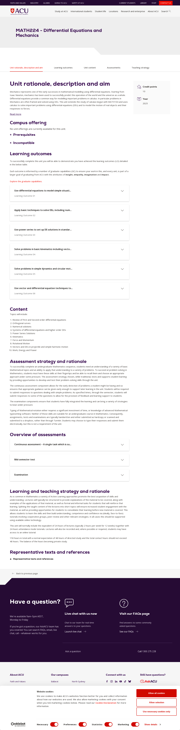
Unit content (90, 67)
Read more (15, 114)
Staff (154, 3)
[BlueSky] (129, 681)
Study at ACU (61, 11)
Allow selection (156, 702)
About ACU (153, 11)
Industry (34, 3)
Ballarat (54, 681)
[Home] (19, 11)
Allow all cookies (156, 693)
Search (164, 11)
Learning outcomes (63, 67)
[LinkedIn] (116, 681)
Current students (127, 3)
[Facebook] (107, 681)
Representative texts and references (33, 559)
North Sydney (78, 681)
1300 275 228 (149, 651)
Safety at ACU (78, 3)
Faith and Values (17, 3)
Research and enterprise (133, 11)
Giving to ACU (61, 3)
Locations (113, 11)
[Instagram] (111, 681)
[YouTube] (121, 681)
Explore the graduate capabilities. (26, 181)
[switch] (83, 724)
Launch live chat (73, 631)
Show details (150, 724)
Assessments (113, 67)
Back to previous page (27, 573)
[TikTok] (125, 681)
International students (81, 11)
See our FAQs (127, 631)
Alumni (46, 3)
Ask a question (73, 651)
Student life (100, 11)
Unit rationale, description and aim (26, 67)
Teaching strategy (140, 67)
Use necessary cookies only (156, 711)
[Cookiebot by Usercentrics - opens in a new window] (18, 724)
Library (143, 3)
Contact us (165, 3)
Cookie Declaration (105, 702)
